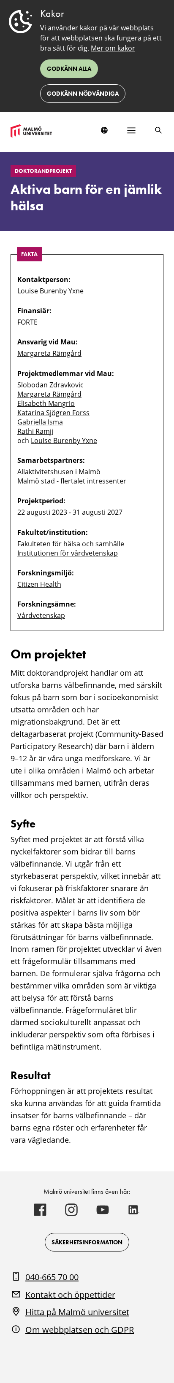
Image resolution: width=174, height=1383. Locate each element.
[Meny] (131, 130)
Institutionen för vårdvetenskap (67, 553)
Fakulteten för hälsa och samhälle (70, 543)
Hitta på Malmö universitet (77, 1312)
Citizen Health (39, 584)
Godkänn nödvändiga (83, 93)
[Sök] (158, 130)
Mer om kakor (113, 48)
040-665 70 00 (52, 1277)
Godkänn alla (69, 69)
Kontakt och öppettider (70, 1294)
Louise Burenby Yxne (50, 290)
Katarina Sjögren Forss (53, 412)
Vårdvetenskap (41, 615)
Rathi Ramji (35, 431)
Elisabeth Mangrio (46, 403)
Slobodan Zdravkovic (50, 384)
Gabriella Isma (40, 422)
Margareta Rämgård (49, 353)
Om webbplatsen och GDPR (79, 1329)
